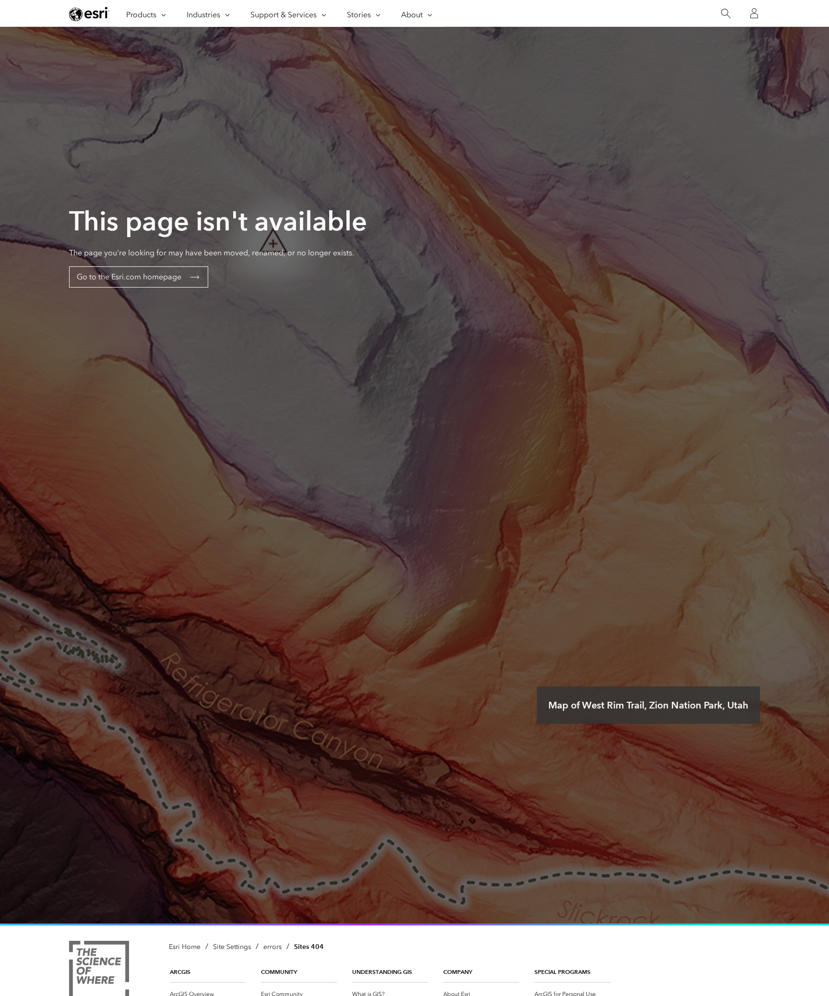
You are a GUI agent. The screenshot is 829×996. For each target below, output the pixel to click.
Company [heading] (457, 971)
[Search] (725, 13)
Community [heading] (279, 971)
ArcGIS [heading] (180, 971)
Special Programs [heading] (562, 971)
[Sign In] (754, 13)
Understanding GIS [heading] (382, 971)
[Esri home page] (89, 14)
